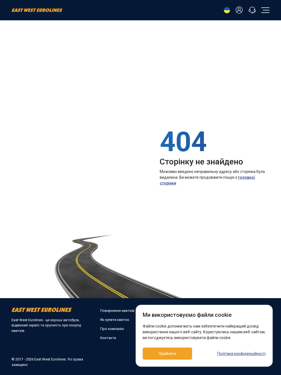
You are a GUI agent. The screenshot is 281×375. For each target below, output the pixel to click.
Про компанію (112, 329)
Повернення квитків (117, 311)
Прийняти (167, 353)
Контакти (108, 338)
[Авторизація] (240, 10)
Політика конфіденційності (241, 353)
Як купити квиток (114, 320)
